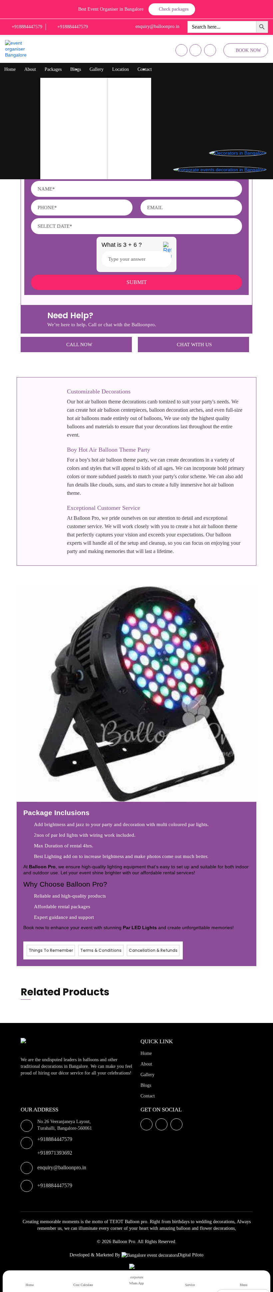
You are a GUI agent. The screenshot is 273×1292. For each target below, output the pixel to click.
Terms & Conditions (101, 950)
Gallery (97, 69)
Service (190, 1285)
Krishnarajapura (129, 82)
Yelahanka (124, 95)
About (30, 69)
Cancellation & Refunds (153, 950)
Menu (243, 1285)
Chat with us (194, 344)
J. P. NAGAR (127, 162)
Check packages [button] (173, 9)
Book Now (248, 50)
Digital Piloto (190, 1254)
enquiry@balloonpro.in (61, 1167)
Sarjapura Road (129, 149)
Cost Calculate (83, 1285)
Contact (144, 69)
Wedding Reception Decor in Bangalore (84, 135)
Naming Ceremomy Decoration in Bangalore (89, 149)
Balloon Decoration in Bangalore (78, 82)
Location (120, 69)
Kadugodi (124, 135)
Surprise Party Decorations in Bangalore (85, 122)
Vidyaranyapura (129, 175)
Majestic (122, 122)
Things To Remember (51, 950)
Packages (53, 69)
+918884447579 (54, 1139)
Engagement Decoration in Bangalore (82, 175)
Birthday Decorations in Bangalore (79, 95)
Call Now (79, 344)
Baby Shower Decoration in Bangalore (83, 162)
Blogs (75, 69)
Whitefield (125, 109)
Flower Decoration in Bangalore (77, 109)
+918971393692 (54, 1153)
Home (10, 69)
